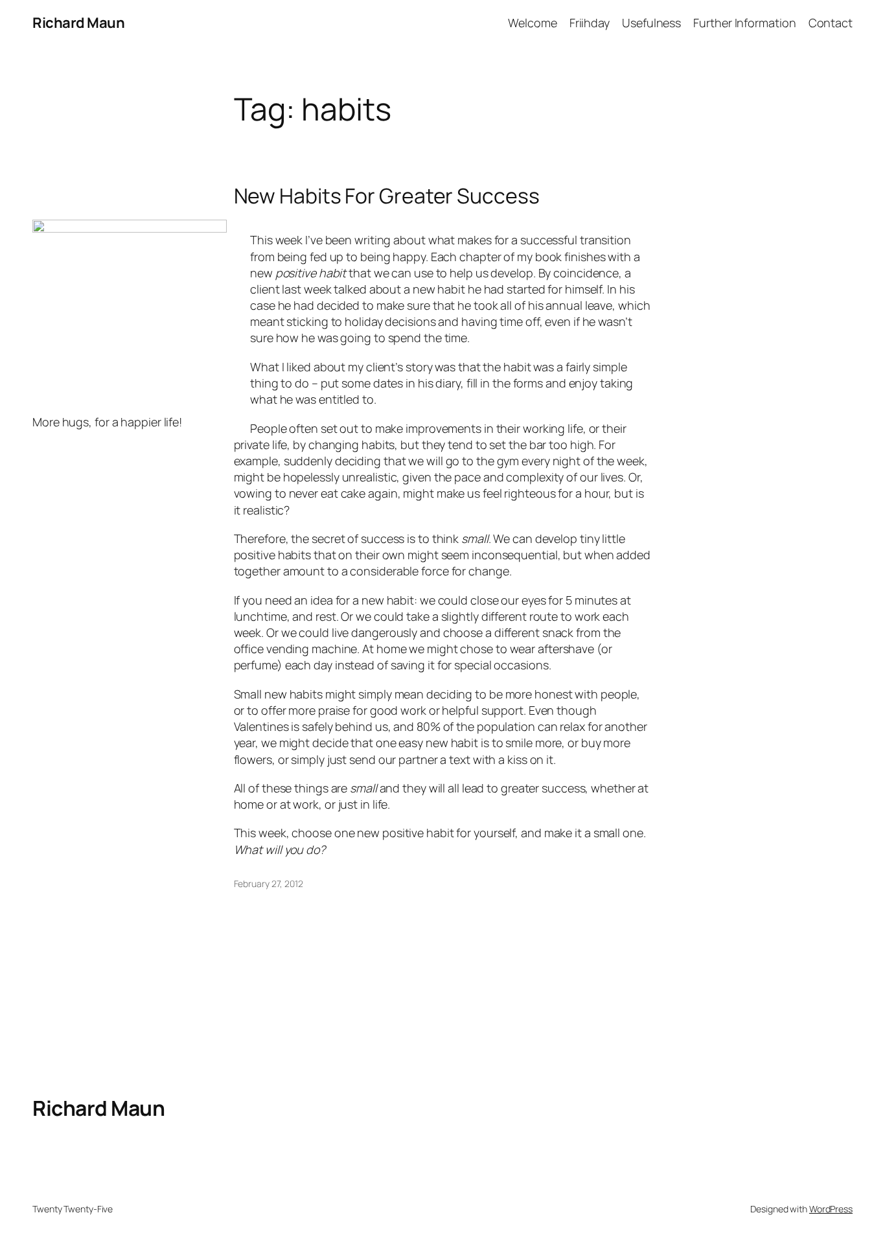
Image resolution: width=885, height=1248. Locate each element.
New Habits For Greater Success (387, 195)
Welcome (532, 22)
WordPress (831, 1209)
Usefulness (651, 22)
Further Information (744, 22)
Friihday (589, 22)
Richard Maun (78, 22)
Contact (831, 22)
